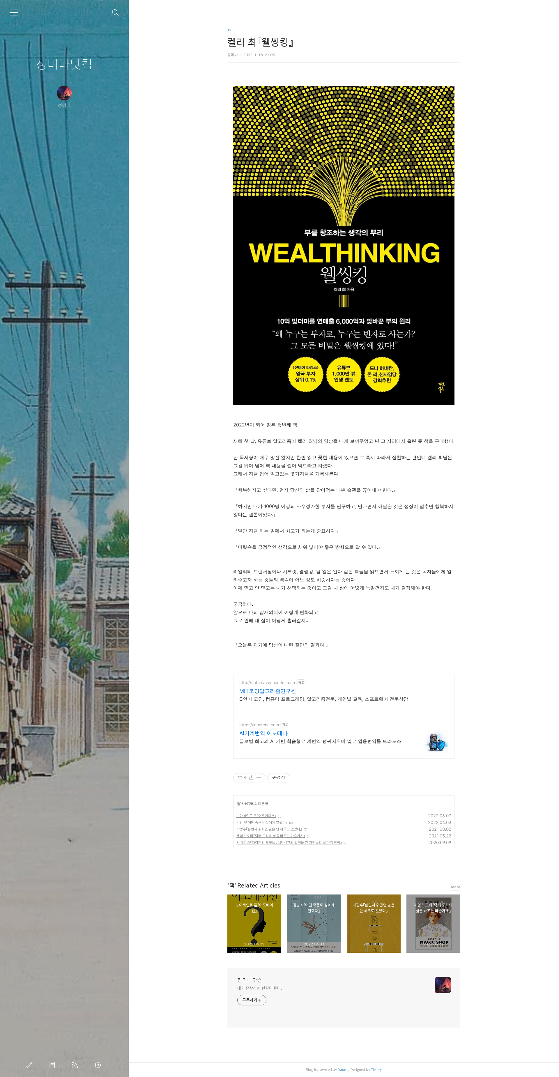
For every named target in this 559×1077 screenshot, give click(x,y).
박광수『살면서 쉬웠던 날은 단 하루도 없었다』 (269, 829)
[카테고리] (14, 12)
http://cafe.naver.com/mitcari (267, 682)
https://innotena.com (259, 724)
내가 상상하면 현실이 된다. (259, 988)
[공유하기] (251, 777)
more (455, 887)
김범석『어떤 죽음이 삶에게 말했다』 (261, 822)
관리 (99, 1065)
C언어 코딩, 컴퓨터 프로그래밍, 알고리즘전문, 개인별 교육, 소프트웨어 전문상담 (323, 699)
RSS (76, 1065)
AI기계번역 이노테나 (263, 733)
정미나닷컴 (64, 65)
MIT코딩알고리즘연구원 (267, 691)
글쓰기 (30, 1065)
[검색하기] (115, 12)
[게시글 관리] (258, 777)
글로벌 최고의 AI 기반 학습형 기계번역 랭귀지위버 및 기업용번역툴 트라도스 (320, 741)
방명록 (53, 1065)
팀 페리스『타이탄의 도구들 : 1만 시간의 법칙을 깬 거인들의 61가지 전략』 (289, 842)
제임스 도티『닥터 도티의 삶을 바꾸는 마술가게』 (270, 836)
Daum (342, 1069)
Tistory (376, 1069)
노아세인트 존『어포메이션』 (256, 816)
